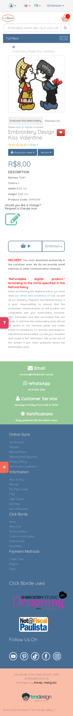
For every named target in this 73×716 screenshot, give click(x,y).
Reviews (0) (52, 120)
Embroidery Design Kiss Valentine (33, 51)
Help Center (16, 499)
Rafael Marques (45, 682)
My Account (16, 442)
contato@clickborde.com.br (36, 374)
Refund (13, 484)
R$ (36, 5)
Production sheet (23, 152)
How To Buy (16, 479)
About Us (15, 526)
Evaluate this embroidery (25, 120)
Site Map (14, 504)
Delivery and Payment (23, 457)
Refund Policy (18, 452)
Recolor (45, 152)
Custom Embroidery (22, 536)
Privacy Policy (18, 461)
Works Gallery (18, 531)
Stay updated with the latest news (36, 420)
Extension (55, 5)
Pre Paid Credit (18, 489)
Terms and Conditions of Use (37, 295)
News (12, 521)
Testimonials (17, 541)
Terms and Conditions (22, 466)
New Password (18, 509)
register (29, 127)
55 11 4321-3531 (36, 389)
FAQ (12, 494)
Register (14, 447)
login (18, 127)
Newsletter (15, 546)
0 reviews (32, 144)
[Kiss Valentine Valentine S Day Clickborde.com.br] (36, 84)
